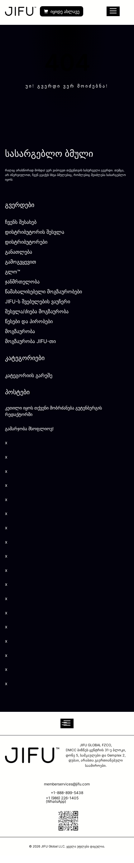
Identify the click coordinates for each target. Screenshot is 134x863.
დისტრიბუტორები (26, 242)
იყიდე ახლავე (64, 11)
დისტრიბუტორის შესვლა (34, 232)
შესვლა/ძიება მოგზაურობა (37, 311)
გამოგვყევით (20, 262)
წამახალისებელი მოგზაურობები (43, 291)
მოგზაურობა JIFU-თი (30, 341)
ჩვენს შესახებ (20, 222)
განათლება (18, 252)
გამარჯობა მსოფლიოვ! (29, 428)
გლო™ (12, 272)
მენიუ (113, 11)
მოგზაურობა (20, 331)
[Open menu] (67, 723)
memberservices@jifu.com (67, 784)
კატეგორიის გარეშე (28, 375)
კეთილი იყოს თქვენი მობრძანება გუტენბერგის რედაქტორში (53, 411)
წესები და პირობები (29, 321)
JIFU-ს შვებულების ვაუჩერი (37, 301)
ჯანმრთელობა (22, 281)
